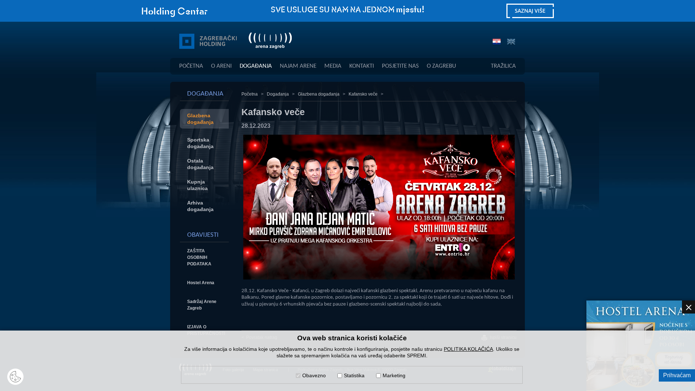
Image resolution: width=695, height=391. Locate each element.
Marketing (394, 375)
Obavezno (314, 375)
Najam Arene (298, 66)
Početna (191, 66)
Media (332, 66)
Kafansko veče (363, 94)
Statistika (354, 375)
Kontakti (361, 66)
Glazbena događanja (319, 94)
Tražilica (503, 66)
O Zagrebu (441, 66)
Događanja (256, 66)
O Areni (221, 66)
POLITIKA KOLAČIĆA (468, 349)
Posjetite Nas (400, 66)
